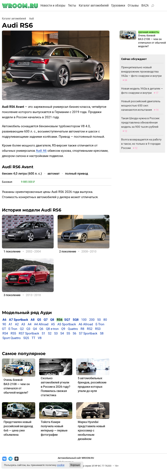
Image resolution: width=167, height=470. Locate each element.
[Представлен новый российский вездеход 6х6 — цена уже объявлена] (18, 410)
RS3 (98, 329)
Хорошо (75, 465)
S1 (43, 333)
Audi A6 (41, 151)
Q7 (46, 320)
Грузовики (118, 5)
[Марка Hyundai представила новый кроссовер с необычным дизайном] (92, 410)
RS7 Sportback (29, 333)
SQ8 (76, 320)
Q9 (63, 329)
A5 (53, 324)
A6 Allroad (86, 324)
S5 (68, 333)
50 (99, 320)
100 (84, 320)
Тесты (72, 5)
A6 (4, 320)
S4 (62, 333)
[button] (5, 65)
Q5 (39, 320)
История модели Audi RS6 (31, 210)
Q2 (22, 329)
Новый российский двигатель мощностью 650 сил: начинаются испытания (140, 105)
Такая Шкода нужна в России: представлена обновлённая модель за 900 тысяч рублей (140, 122)
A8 (33, 320)
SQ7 (67, 320)
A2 (17, 324)
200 (92, 320)
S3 (56, 333)
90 (4, 324)
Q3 (28, 329)
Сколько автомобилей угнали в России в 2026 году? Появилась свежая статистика (55, 386)
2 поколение (67, 251)
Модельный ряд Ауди (27, 312)
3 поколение (12, 295)
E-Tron (12, 329)
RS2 (89, 329)
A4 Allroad (41, 324)
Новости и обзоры (52, 5)
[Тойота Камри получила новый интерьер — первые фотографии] (55, 410)
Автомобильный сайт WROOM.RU (76, 458)
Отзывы (133, 5)
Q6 (41, 329)
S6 (74, 333)
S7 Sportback (88, 333)
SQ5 (26, 338)
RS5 (13, 333)
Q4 (35, 329)
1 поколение (12, 251)
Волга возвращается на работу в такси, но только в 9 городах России (141, 144)
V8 (40, 338)
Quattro (73, 329)
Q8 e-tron (52, 329)
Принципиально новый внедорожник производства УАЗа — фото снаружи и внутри (141, 71)
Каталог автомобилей (94, 5)
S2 (50, 333)
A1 (10, 324)
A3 (23, 324)
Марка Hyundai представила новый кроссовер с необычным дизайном (91, 430)
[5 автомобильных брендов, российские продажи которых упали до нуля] (92, 366)
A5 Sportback (66, 324)
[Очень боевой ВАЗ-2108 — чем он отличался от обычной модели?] (18, 367)
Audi (31, 18)
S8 (102, 333)
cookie (60, 465)
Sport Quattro (11, 338)
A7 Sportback (18, 320)
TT (33, 338)
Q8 (52, 320)
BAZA (145, 5)
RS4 (5, 333)
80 (105, 320)
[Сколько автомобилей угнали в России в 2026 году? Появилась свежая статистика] (55, 366)
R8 (82, 329)
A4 (29, 324)
